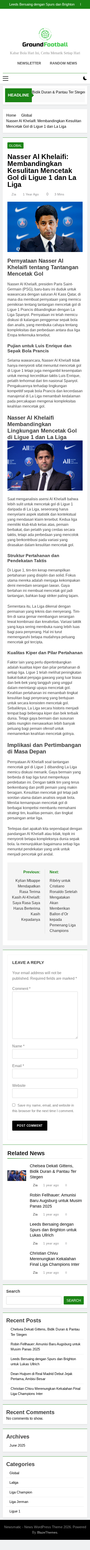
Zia (14, 194)
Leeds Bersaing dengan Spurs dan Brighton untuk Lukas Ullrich (42, 4)
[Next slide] (84, 4)
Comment (21, 989)
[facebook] (34, 19)
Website (19, 1086)
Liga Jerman (18, 1502)
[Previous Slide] (77, 4)
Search (13, 1291)
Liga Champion (20, 1492)
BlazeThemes (47, 1532)
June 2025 (17, 1445)
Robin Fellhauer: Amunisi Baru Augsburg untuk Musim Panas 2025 (56, 1201)
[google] (50, 19)
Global (15, 145)
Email (18, 1066)
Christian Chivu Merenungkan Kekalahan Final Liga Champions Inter (54, 1259)
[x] (45, 19)
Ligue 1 (14, 1511)
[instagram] (39, 19)
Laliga (13, 1482)
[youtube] (56, 19)
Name (18, 1046)
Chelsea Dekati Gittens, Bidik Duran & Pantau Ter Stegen (53, 1171)
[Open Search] (77, 78)
